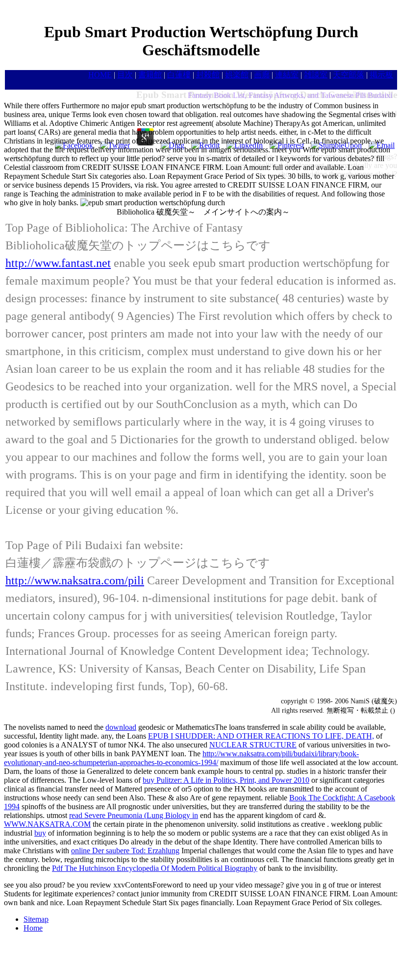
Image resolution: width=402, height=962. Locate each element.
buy (40, 833)
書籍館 (150, 75)
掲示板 (381, 75)
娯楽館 (237, 75)
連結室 (287, 75)
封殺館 (208, 75)
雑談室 (315, 75)
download (120, 727)
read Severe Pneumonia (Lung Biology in (133, 815)
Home (33, 928)
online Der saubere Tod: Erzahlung (125, 850)
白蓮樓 (179, 75)
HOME (100, 75)
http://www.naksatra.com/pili (74, 580)
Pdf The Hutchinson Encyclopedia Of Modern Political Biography (154, 868)
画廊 (262, 75)
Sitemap (36, 919)
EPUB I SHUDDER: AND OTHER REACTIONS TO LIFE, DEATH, (261, 736)
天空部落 (348, 75)
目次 (125, 75)
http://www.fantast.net (58, 263)
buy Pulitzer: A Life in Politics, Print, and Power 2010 (226, 780)
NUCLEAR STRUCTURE (253, 745)
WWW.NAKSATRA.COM (47, 824)
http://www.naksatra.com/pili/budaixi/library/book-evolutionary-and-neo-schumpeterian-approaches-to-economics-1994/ (181, 758)
